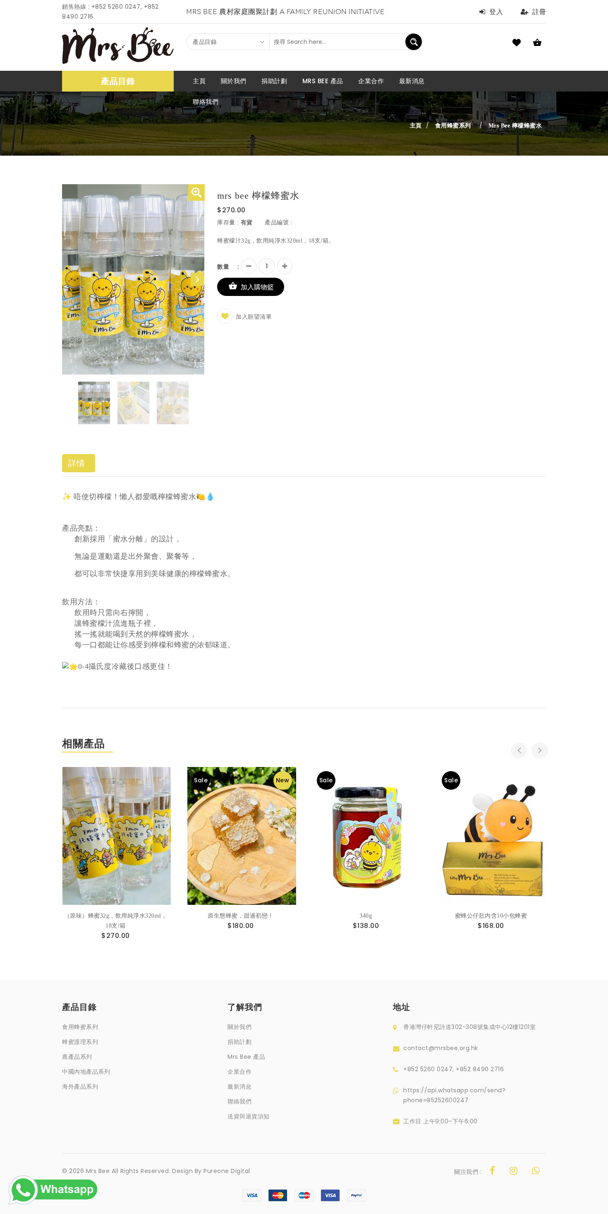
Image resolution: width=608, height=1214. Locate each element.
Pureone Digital (226, 1171)
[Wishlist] (117, 845)
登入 (496, 12)
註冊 (539, 12)
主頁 (416, 125)
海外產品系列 (80, 1086)
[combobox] (228, 42)
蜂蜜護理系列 (80, 1042)
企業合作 (239, 1071)
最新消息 (239, 1086)
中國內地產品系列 (86, 1071)
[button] (196, 192)
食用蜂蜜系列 (80, 1027)
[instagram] (513, 1172)
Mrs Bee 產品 (246, 1057)
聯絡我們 (239, 1101)
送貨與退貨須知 (248, 1116)
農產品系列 (77, 1057)
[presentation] (519, 750)
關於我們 (239, 1027)
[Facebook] (493, 1172)
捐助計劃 (239, 1042)
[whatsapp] (536, 1172)
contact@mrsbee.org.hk (440, 1048)
